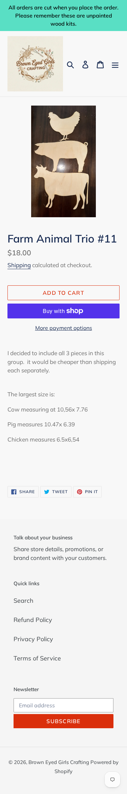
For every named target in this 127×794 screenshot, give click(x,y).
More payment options (63, 327)
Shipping (19, 264)
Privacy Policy (33, 639)
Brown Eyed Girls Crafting (59, 762)
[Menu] (115, 64)
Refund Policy (33, 620)
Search (24, 600)
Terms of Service (37, 658)
